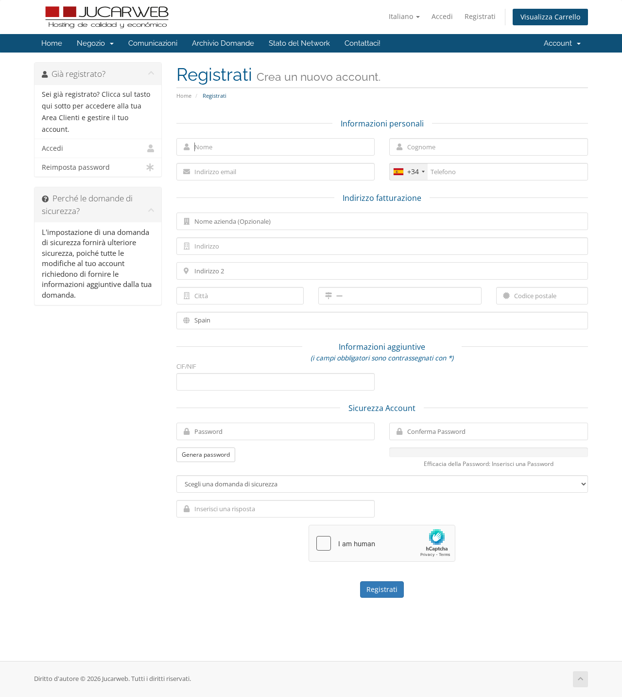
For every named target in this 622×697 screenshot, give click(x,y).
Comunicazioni (152, 43)
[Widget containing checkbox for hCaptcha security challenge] (382, 543)
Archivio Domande (223, 43)
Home (51, 43)
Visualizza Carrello (550, 16)
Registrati (480, 16)
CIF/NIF (186, 366)
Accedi (442, 16)
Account (560, 43)
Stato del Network (299, 43)
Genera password (206, 454)
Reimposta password (76, 167)
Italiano (402, 16)
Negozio (93, 43)
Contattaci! (362, 43)
